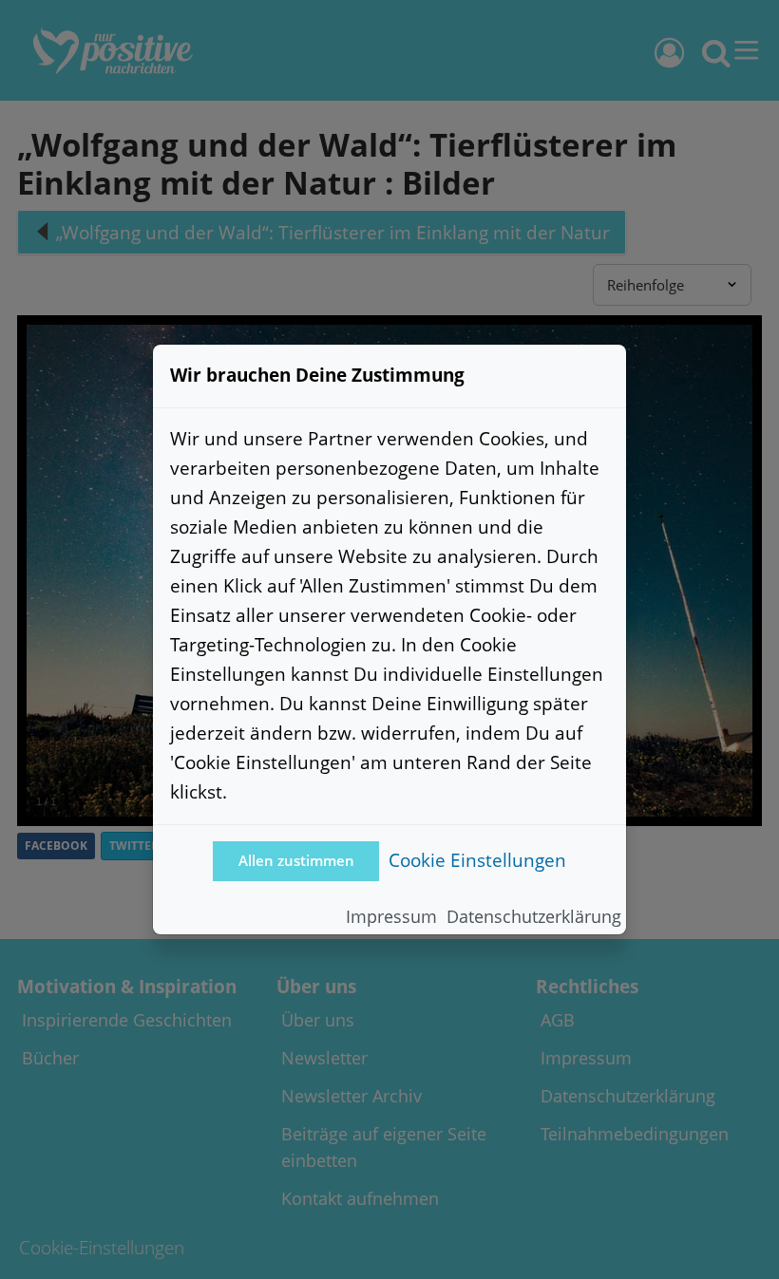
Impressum (391, 916)
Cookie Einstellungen (477, 860)
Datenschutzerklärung (533, 916)
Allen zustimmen (296, 861)
